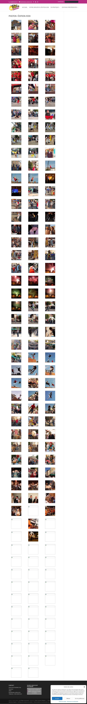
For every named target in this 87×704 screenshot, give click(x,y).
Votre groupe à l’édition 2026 (39, 7)
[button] (84, 687)
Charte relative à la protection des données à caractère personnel (49, 702)
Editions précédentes (69, 7)
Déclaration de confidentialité (72, 701)
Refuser (68, 698)
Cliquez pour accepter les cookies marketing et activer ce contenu (34, 691)
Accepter (57, 698)
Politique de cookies (62, 701)
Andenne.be (60, 1)
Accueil (24, 7)
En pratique (55, 7)
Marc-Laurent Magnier (40, 700)
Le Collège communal (24, 700)
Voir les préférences (79, 698)
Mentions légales (13, 702)
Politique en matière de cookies (25, 702)
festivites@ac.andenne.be (14, 692)
